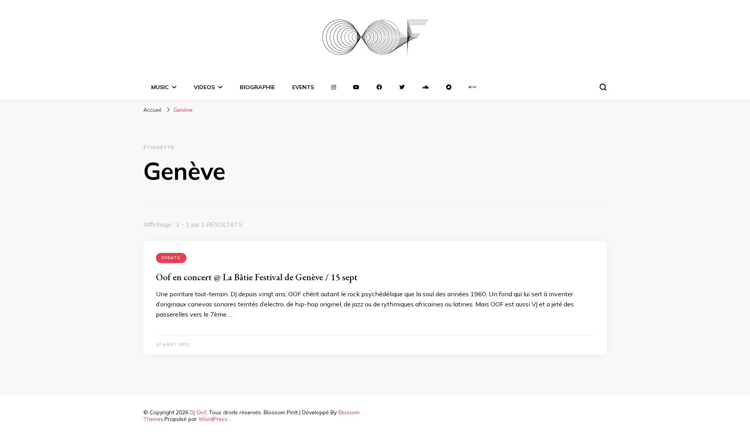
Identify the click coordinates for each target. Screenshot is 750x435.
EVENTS (303, 87)
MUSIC (160, 87)
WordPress (212, 418)
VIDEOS (204, 87)
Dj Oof (198, 412)
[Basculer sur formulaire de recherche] (603, 87)
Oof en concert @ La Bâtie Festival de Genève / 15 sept (256, 277)
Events (171, 257)
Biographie (257, 87)
